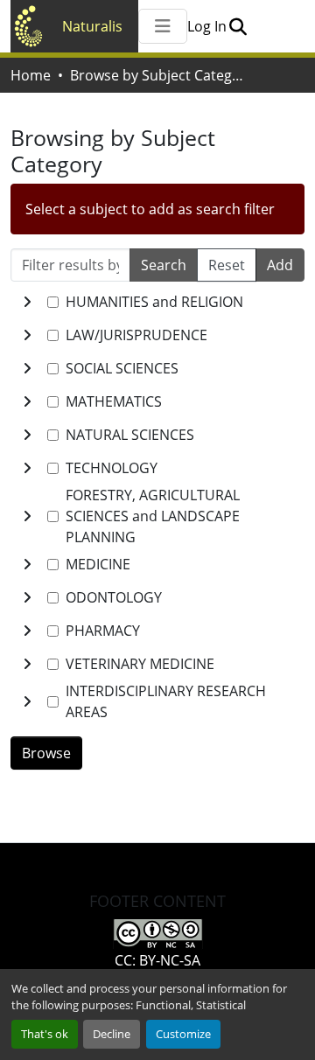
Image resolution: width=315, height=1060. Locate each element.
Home (30, 75)
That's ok (44, 1034)
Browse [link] (46, 753)
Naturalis (92, 26)
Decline (111, 1034)
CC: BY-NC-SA (157, 960)
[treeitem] (157, 335)
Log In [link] (207, 26)
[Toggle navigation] (162, 26)
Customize (183, 1034)
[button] (237, 26)
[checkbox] (53, 302)
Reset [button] (226, 265)
